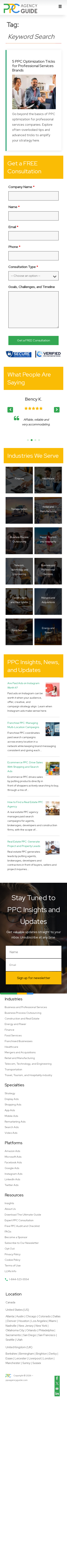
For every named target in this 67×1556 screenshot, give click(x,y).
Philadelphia (46, 1330)
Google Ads (12, 1168)
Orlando (31, 1330)
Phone (14, 247)
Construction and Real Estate (22, 1018)
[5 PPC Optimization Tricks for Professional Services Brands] (34, 92)
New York (41, 1326)
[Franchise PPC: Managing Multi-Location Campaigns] (53, 729)
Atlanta (10, 1316)
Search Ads (12, 1127)
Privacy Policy (12, 1254)
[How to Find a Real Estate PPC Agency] (53, 808)
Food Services (13, 1035)
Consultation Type (23, 267)
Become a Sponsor (16, 1237)
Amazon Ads (12, 1151)
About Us (10, 1209)
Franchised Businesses (18, 1041)
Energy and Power (15, 1024)
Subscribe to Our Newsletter (22, 1243)
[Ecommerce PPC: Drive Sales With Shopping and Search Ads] (53, 768)
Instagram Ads (13, 1173)
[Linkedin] (57, 1393)
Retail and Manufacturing (20, 1058)
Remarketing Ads (15, 1121)
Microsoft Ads (13, 1156)
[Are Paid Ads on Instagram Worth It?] (53, 689)
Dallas (56, 1316)
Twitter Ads (11, 1185)
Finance (9, 1029)
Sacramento (13, 1335)
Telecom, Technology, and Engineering (28, 1063)
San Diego (29, 1335)
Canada (10, 1302)
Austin (20, 1316)
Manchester (13, 1363)
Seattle (10, 1340)
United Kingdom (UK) (19, 1347)
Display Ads (12, 1099)
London (48, 1358)
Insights (9, 1203)
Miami (52, 1321)
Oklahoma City (15, 1330)
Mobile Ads (11, 1116)
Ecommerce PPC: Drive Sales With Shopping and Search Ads (25, 767)
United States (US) (17, 1310)
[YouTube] (57, 1388)
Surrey (26, 1363)
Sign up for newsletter (33, 978)
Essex (9, 1358)
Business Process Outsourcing (23, 1012)
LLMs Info (10, 1271)
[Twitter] (57, 1383)
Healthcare (11, 1046)
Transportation (13, 1069)
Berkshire (11, 1354)
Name (14, 207)
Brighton (41, 1354)
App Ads (10, 1110)
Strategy (10, 1093)
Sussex (36, 1363)
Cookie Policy (12, 1259)
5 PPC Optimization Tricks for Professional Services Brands (33, 66)
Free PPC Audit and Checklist (22, 1226)
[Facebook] (57, 1378)
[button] (57, 410)
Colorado (45, 1316)
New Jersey (26, 1326)
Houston (23, 1321)
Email (13, 227)
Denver (11, 1321)
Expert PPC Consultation (19, 1220)
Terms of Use (13, 1265)
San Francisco (46, 1335)
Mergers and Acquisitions (20, 1052)
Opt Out (10, 1248)
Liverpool (35, 1358)
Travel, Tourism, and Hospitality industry (28, 1075)
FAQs (8, 1231)
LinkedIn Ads (12, 1179)
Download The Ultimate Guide (23, 1214)
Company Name (21, 187)
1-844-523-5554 (19, 1279)
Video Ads (11, 1132)
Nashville (11, 1326)
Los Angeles (39, 1321)
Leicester (21, 1358)
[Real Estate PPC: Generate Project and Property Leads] (53, 847)
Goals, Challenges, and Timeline (31, 287)
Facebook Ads (13, 1162)
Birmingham (26, 1354)
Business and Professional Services (26, 1007)
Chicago (31, 1316)
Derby (53, 1354)
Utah (20, 1340)
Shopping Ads (13, 1104)
